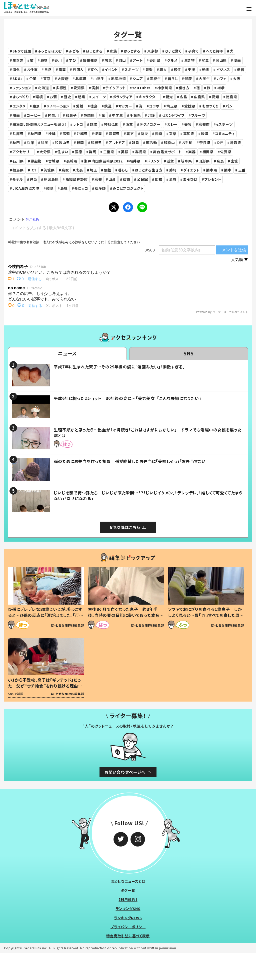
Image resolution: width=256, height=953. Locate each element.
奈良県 (204, 142)
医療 (78, 151)
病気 (108, 60)
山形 (112, 179)
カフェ (221, 78)
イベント (111, 69)
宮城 (234, 160)
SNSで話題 (21, 50)
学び (72, 60)
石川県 (18, 160)
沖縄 (52, 133)
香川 (58, 60)
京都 (98, 179)
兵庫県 (18, 133)
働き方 (184, 87)
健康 (188, 78)
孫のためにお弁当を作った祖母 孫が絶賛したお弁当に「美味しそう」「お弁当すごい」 (131, 461)
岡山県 (221, 60)
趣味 (44, 60)
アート (138, 60)
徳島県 (231, 96)
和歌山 (169, 142)
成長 (79, 169)
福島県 (18, 169)
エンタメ (19, 105)
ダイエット (191, 169)
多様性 (61, 87)
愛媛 (80, 105)
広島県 (199, 96)
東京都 (152, 50)
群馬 (92, 151)
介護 (151, 115)
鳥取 (65, 169)
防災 (144, 133)
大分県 (45, 151)
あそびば (190, 179)
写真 (205, 60)
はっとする (132, 50)
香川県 (155, 60)
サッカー (125, 105)
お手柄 (187, 142)
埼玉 (93, 169)
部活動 (151, 142)
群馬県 (140, 151)
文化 (94, 69)
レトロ (78, 124)
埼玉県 (172, 105)
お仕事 (32, 69)
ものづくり (210, 105)
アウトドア (117, 142)
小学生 (98, 78)
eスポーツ (224, 124)
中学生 (117, 115)
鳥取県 (235, 142)
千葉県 (135, 115)
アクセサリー (22, 151)
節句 (173, 169)
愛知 (215, 96)
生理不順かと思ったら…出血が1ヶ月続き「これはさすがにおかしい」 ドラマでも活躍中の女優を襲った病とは (148, 432)
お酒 (53, 96)
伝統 (240, 69)
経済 (204, 133)
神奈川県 (164, 87)
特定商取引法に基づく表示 (128, 935)
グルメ (172, 60)
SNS (189, 353)
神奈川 (53, 115)
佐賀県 (226, 151)
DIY (220, 142)
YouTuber (141, 87)
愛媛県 (190, 105)
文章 (172, 133)
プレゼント (212, 179)
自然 (48, 69)
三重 (242, 169)
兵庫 (30, 142)
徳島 (94, 105)
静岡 (80, 142)
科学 (44, 142)
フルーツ (198, 115)
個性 (108, 169)
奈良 (220, 160)
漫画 (237, 60)
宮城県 (54, 160)
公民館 (142, 179)
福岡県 (208, 151)
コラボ (154, 105)
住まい (63, 151)
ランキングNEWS (128, 917)
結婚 (126, 179)
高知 (66, 133)
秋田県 (36, 133)
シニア (138, 78)
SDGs (17, 78)
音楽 (149, 69)
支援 (191, 69)
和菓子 (71, 115)
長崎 (158, 133)
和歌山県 (62, 142)
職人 (163, 69)
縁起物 (36, 160)
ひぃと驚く (173, 50)
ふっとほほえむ (50, 50)
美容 (188, 124)
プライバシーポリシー (128, 926)
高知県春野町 (77, 179)
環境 (39, 96)
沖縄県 (82, 133)
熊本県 (211, 169)
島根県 (96, 142)
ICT (33, 169)
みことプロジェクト (128, 188)
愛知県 (79, 87)
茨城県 (49, 169)
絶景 (36, 105)
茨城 (172, 179)
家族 (113, 50)
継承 (221, 87)
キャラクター (149, 96)
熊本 (228, 169)
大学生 (204, 78)
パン (229, 105)
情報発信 (90, 60)
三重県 (108, 151)
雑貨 (135, 142)
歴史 (67, 96)
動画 (206, 69)
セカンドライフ (173, 115)
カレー (172, 124)
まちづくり (20, 96)
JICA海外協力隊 (26, 188)
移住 (177, 69)
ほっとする (94, 50)
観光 (169, 96)
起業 (81, 96)
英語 (124, 151)
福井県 (134, 160)
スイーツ (99, 96)
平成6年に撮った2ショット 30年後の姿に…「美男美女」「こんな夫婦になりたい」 (127, 398)
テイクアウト (116, 87)
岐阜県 (186, 160)
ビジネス (223, 69)
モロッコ (81, 188)
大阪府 (63, 78)
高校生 (155, 78)
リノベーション (57, 105)
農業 (62, 69)
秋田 (16, 142)
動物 (158, 179)
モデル (17, 179)
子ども (73, 50)
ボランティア (122, 96)
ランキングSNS (128, 908)
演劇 (95, 87)
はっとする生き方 (148, 169)
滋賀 (170, 160)
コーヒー (34, 115)
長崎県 (72, 160)
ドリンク (153, 160)
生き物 (189, 60)
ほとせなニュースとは (128, 881)
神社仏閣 (111, 124)
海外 (16, 69)
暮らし (173, 78)
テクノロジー (150, 124)
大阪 (236, 78)
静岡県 (89, 115)
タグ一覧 (128, 890)
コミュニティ (225, 133)
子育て (193, 50)
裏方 (130, 133)
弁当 (33, 179)
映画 (16, 115)
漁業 (129, 124)
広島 (183, 96)
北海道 (80, 78)
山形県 (204, 160)
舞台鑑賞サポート (167, 151)
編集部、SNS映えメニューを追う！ (39, 124)
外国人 (78, 69)
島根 (64, 188)
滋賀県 (114, 133)
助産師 (100, 188)
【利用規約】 (127, 899)
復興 (98, 133)
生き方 (17, 60)
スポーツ (131, 69)
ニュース (67, 353)
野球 (93, 124)
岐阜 (50, 188)
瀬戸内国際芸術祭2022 (103, 160)
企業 (33, 78)
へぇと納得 (214, 50)
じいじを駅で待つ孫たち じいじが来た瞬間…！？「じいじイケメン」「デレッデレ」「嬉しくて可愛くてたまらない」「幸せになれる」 (148, 495)
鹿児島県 (51, 179)
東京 (47, 78)
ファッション (21, 87)
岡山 (122, 60)
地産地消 (118, 78)
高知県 (188, 133)
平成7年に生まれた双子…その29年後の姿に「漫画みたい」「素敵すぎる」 (119, 367)
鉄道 (108, 105)
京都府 (204, 124)
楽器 (192, 151)
